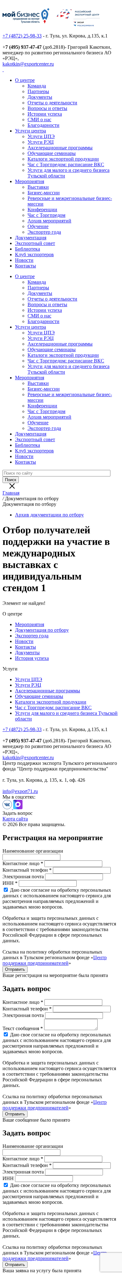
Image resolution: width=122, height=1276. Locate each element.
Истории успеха (45, 114)
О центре (25, 80)
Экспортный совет (35, 243)
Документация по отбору (42, 630)
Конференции (42, 209)
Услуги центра (30, 130)
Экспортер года (44, 232)
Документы (40, 97)
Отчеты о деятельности (52, 102)
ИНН (8, 1178)
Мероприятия (29, 181)
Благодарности (43, 125)
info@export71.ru (20, 791)
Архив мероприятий (49, 220)
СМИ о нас (39, 119)
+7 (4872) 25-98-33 (22, 35)
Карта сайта (15, 818)
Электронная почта (23, 876)
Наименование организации (33, 851)
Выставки (38, 187)
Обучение (38, 226)
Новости (24, 260)
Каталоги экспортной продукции (63, 159)
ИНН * (10, 883)
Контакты (25, 265)
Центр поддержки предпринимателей (55, 960)
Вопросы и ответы (47, 108)
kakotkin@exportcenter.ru (28, 64)
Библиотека (27, 249)
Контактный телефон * (27, 870)
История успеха (32, 658)
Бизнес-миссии (44, 192)
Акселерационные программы (60, 147)
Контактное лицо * (23, 863)
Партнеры (38, 91)
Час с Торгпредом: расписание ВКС (66, 164)
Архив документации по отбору (49, 514)
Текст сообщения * (23, 1028)
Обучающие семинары (52, 153)
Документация (30, 237)
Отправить (15, 969)
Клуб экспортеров (34, 254)
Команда (37, 85)
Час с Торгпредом (46, 215)
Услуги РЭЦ (41, 142)
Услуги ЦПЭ (41, 136)
